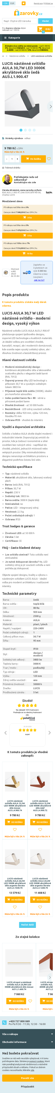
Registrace (38, 3)
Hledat (45, 21)
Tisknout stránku (12, 168)
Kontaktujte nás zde (25, 182)
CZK (5, 3)
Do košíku (35, 159)
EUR (12, 3)
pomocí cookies (36, 1061)
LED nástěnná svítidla (41, 56)
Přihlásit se (48, 3)
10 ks (30, 253)
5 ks (29, 235)
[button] (47, 977)
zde (32, 1070)
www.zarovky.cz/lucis (31, 190)
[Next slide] (50, 106)
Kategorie (14, 37)
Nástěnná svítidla (17, 56)
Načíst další (27, 924)
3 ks (29, 217)
